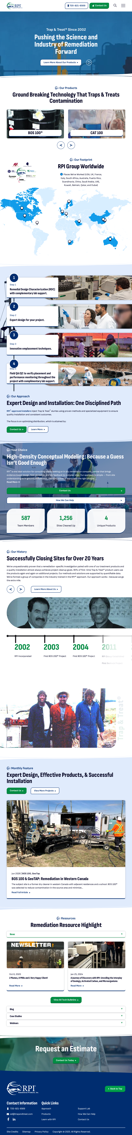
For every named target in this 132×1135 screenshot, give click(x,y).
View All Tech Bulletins (65, 999)
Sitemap (26, 1131)
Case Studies (16, 1016)
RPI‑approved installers (19, 411)
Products (46, 1114)
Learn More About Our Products (60, 62)
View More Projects (44, 790)
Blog (12, 1009)
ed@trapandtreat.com (21, 1114)
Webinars (14, 1023)
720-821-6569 (77, 5)
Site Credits (12, 1131)
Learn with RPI (49, 1119)
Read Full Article (20, 892)
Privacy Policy (41, 1131)
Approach (46, 1108)
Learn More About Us (45, 589)
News (12, 934)
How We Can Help (65, 500)
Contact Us (100, 5)
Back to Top (116, 1088)
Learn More (37, 429)
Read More (14, 985)
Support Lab (84, 1108)
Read (12, 482)
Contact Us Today (65, 1060)
